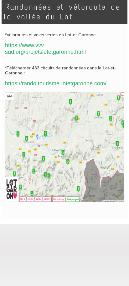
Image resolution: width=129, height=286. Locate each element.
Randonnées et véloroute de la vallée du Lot (62, 12)
